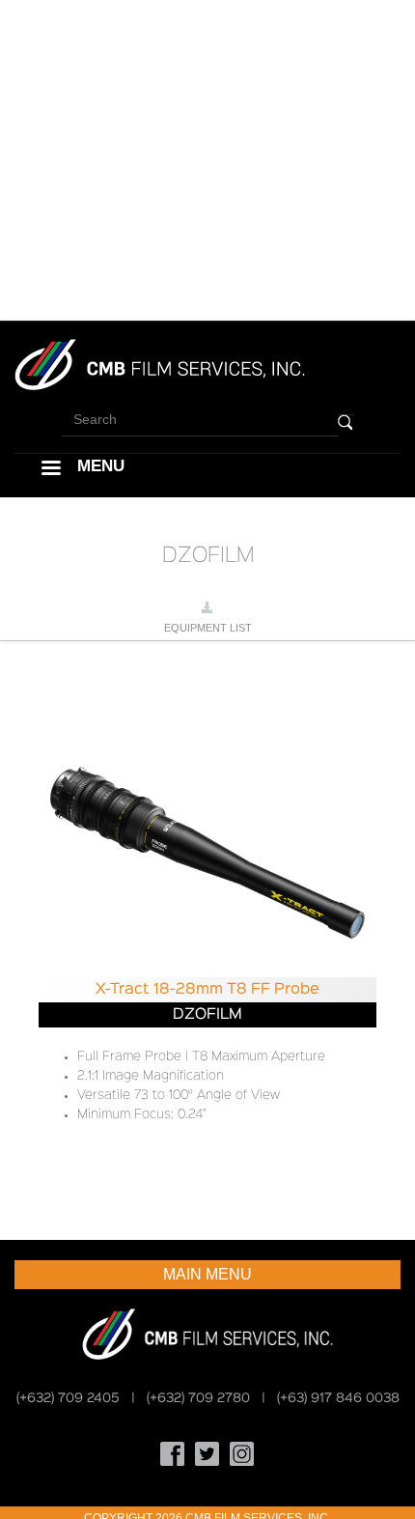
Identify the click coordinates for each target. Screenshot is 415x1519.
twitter (207, 1454)
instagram (242, 1454)
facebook (172, 1454)
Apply (346, 422)
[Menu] (50, 470)
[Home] (159, 363)
